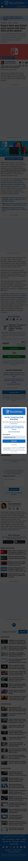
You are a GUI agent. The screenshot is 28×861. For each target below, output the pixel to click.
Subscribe (14, 441)
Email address (6, 434)
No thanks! (14, 444)
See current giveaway (14, 431)
